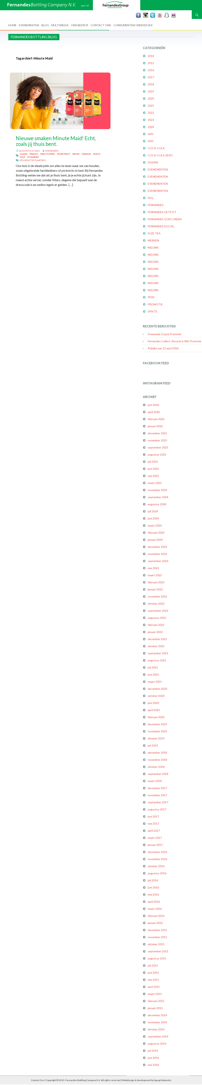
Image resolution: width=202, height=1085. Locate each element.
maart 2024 (155, 525)
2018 (151, 84)
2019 (151, 91)
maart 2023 (155, 575)
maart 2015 (155, 994)
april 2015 (154, 986)
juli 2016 (153, 880)
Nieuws (153, 247)
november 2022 (157, 596)
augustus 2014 (157, 1043)
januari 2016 (155, 923)
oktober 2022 (156, 603)
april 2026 (154, 412)
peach (96, 154)
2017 (151, 77)
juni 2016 (153, 887)
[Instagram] (145, 15)
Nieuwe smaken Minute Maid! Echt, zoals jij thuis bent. (56, 141)
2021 (151, 105)
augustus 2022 (157, 617)
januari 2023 (155, 589)
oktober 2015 (156, 944)
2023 (151, 119)
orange (86, 154)
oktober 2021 (156, 646)
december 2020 (157, 688)
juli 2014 (153, 1050)
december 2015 (157, 930)
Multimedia (60, 25)
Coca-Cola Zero (160, 155)
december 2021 (157, 639)
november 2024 (157, 490)
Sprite (152, 311)
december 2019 (157, 724)
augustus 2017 (157, 809)
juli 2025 (153, 461)
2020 (151, 98)
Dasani (153, 162)
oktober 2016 (156, 866)
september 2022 (158, 610)
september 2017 (158, 802)
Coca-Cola (156, 148)
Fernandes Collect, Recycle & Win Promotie (174, 341)
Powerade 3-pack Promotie (164, 334)
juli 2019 (153, 745)
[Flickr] (173, 15)
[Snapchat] (166, 15)
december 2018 (157, 752)
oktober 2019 (156, 738)
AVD (150, 134)
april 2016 (154, 901)
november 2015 (157, 937)
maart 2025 (155, 483)
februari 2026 (156, 419)
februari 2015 (156, 1001)
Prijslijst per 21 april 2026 (163, 348)
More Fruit (63, 154)
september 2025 (158, 447)
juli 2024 (153, 511)
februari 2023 (156, 582)
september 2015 (158, 951)
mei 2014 (153, 1064)
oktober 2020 (156, 695)
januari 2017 (155, 844)
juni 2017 (153, 816)
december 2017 (157, 788)
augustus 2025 (157, 454)
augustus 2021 (157, 660)
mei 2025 (153, 475)
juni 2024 (153, 518)
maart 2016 (155, 908)
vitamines (33, 157)
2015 (151, 63)
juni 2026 (153, 404)
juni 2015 (153, 972)
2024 (151, 127)
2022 (151, 112)
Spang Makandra (162, 1080)
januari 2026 (155, 426)
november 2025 (157, 440)
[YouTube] (159, 15)
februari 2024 (156, 532)
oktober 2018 (156, 766)
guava (23, 154)
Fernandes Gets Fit (162, 212)
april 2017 (154, 830)
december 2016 (157, 852)
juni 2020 (153, 703)
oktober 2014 (156, 1029)
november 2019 (157, 731)
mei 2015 (153, 979)
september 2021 (158, 653)
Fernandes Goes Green (164, 219)
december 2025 (157, 433)
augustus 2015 (157, 958)
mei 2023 (153, 568)
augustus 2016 (157, 873)
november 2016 (157, 859)
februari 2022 (156, 624)
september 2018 (158, 774)
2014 (151, 56)
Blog (45, 25)
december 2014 (157, 1015)
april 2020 (154, 710)
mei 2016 (153, 894)
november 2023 (157, 554)
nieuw (75, 154)
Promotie (155, 304)
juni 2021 (153, 674)
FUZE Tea (154, 233)
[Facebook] (138, 15)
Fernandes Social (161, 226)
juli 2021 (153, 667)
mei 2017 (153, 823)
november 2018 (157, 759)
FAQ (150, 197)
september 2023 (158, 561)
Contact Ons (101, 25)
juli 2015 (153, 965)
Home (12, 25)
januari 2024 (155, 539)
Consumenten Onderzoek (133, 25)
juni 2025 (153, 468)
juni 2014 (153, 1057)
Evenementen (29, 25)
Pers (151, 297)
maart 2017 (155, 837)
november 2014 (157, 1022)
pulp (22, 157)
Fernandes (51, 150)
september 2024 (158, 497)
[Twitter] (152, 15)
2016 (151, 70)
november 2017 (157, 795)
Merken (153, 240)
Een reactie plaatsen (33, 160)
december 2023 (157, 546)
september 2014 (158, 1036)
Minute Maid (47, 154)
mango (33, 154)
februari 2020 (156, 717)
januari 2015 (155, 1008)
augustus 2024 (157, 504)
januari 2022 (155, 632)
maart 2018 (155, 781)
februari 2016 (156, 915)
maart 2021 (155, 681)
